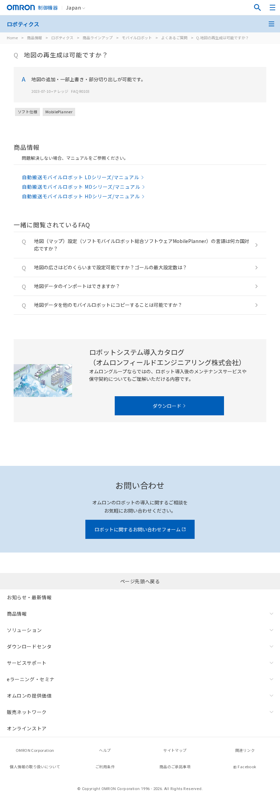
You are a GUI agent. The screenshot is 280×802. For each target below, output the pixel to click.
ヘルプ (105, 750)
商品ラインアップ (98, 37)
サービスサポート (27, 662)
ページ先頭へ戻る (140, 581)
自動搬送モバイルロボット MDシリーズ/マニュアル (81, 186)
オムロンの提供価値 (29, 695)
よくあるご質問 (174, 37)
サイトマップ (174, 750)
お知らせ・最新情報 (29, 597)
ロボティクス (62, 37)
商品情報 (34, 37)
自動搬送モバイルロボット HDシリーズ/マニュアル (81, 196)
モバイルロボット (137, 37)
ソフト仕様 (27, 111)
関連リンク (245, 750)
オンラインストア (27, 728)
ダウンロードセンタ (29, 646)
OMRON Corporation (35, 750)
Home (12, 37)
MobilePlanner (58, 111)
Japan (73, 7)
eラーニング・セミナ (31, 679)
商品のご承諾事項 (175, 766)
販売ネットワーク (27, 711)
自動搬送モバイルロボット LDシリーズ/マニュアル (80, 177)
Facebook (247, 766)
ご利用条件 (105, 766)
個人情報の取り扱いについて (35, 766)
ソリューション (24, 630)
